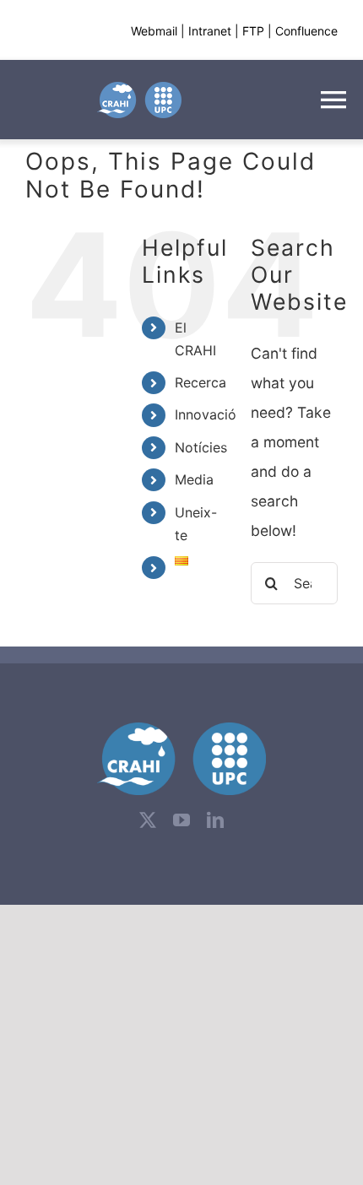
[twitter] (147, 820)
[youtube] (181, 820)
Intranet (209, 31)
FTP (253, 31)
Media (194, 479)
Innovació (205, 414)
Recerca (200, 382)
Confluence (306, 31)
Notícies (201, 447)
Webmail (154, 31)
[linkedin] (215, 820)
